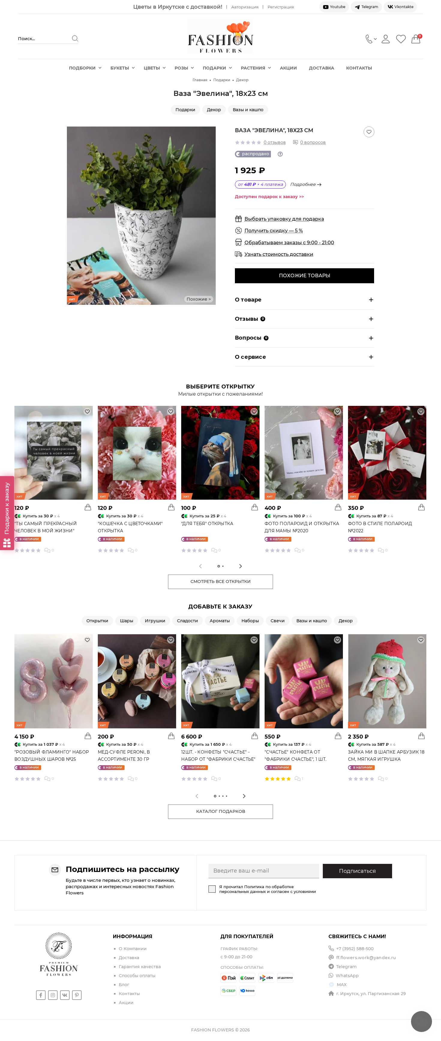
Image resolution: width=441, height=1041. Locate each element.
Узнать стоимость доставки (278, 254)
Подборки (82, 68)
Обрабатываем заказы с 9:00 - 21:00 (289, 242)
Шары (126, 620)
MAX (341, 984)
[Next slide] (211, 216)
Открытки (97, 620)
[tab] (219, 566)
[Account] (385, 39)
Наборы (250, 620)
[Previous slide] (71, 216)
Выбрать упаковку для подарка (284, 219)
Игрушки (155, 620)
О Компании (133, 948)
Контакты (359, 68)
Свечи (278, 620)
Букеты (119, 68)
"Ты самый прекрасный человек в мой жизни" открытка (45, 531)
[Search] (75, 38)
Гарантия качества (140, 966)
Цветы (152, 68)
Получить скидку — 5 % (273, 230)
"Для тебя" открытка (207, 523)
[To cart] (88, 507)
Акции (288, 68)
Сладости (187, 620)
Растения (253, 68)
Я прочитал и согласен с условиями (267, 889)
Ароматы (220, 620)
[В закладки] (369, 131)
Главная (200, 80)
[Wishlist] (401, 39)
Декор (242, 80)
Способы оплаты (137, 975)
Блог (124, 984)
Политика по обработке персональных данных (256, 889)
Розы (181, 68)
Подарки (214, 68)
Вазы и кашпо (248, 109)
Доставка (321, 68)
